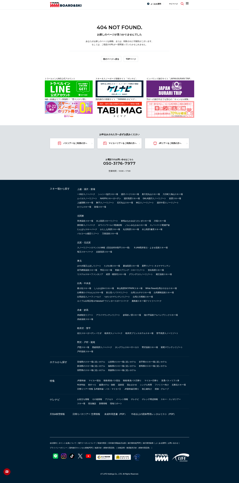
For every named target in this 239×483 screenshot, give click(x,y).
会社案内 (53, 443)
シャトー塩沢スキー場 (108, 194)
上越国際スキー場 (85, 202)
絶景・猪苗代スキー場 (116, 274)
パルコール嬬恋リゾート (88, 233)
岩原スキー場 (175, 198)
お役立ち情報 (83, 399)
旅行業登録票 (148, 443)
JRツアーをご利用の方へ (170, 143)
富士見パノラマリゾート (117, 292)
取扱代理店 (102, 443)
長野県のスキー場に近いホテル (91, 370)
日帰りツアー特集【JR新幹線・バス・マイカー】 (99, 388)
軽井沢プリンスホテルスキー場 (139, 333)
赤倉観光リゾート (85, 314)
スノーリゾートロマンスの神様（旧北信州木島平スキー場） (104, 247)
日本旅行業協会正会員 (117, 443)
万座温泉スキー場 (110, 233)
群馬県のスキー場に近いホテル (153, 365)
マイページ (173, 4)
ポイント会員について (67, 443)
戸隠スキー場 (83, 347)
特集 (52, 380)
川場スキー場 (160, 220)
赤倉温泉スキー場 (85, 319)
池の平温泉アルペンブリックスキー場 (161, 314)
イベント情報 (122, 399)
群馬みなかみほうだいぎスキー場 (136, 220)
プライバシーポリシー (58, 447)
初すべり (92, 384)
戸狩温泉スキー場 (85, 351)
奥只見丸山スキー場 (151, 194)
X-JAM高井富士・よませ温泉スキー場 (151, 247)
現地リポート (116, 403)
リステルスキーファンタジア (90, 274)
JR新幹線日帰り (131, 388)
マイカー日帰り (151, 380)
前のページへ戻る (111, 58)
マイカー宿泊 (95, 380)
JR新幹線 (81, 380)
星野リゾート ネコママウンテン (156, 265)
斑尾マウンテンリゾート (172, 347)
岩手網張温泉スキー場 (87, 269)
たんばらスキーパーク (87, 229)
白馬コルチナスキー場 (141, 292)
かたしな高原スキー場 (110, 229)
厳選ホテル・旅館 (107, 384)
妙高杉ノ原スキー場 (132, 314)
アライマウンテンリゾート (108, 314)
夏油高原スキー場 (131, 265)
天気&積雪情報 (57, 414)
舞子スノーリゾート (105, 202)
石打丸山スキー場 (125, 202)
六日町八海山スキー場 (173, 194)
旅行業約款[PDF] (134, 443)
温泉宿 (121, 384)
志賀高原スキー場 (104, 251)
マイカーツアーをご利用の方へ (123, 143)
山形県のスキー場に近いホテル (122, 361)
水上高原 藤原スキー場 (152, 229)
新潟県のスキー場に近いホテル (91, 365)
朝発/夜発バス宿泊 (112, 380)
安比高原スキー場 (156, 269)
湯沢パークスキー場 (130, 194)
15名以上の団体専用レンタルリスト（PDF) (153, 414)
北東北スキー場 (179, 384)
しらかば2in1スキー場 (104, 288)
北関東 (80, 215)
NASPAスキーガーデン (110, 198)
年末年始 (81, 384)
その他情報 (97, 399)
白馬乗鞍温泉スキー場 (164, 292)
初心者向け (147, 388)
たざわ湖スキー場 (112, 265)
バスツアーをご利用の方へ (75, 143)
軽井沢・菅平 (84, 328)
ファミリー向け (162, 384)
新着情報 (103, 403)
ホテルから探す (58, 362)
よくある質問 (156, 4)
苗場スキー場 (100, 206)
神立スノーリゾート (145, 202)
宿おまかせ (132, 384)
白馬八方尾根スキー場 (143, 296)
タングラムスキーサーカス (127, 347)
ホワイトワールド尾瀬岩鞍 (110, 225)
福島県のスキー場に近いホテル (122, 365)
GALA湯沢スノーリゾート (154, 198)
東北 (79, 260)
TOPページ (131, 58)
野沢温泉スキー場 (150, 347)
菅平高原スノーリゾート (167, 333)
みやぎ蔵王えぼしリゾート (89, 265)
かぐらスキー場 (84, 206)
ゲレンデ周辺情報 (150, 399)
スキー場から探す (60, 188)
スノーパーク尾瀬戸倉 (160, 225)
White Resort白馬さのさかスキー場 (161, 288)
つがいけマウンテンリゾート (117, 296)
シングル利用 (146, 384)
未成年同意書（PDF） (115, 414)
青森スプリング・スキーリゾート (130, 269)
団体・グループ (162, 388)
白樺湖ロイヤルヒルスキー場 (90, 292)
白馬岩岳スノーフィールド (89, 296)
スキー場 (81, 403)
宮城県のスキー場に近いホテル (91, 361)
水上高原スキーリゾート (107, 220)
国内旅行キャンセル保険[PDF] (81, 447)
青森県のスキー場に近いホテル (122, 370)
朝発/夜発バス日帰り (132, 380)
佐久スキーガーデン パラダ (89, 333)
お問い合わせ (173, 443)
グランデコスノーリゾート (141, 274)
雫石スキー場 (106, 269)
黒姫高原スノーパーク (102, 347)
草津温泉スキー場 (85, 220)
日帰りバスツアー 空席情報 (86, 414)
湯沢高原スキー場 (132, 198)
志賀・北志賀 (84, 242)
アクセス (109, 399)
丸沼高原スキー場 (131, 229)
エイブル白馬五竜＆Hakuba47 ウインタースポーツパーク (103, 300)
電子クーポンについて (87, 443)
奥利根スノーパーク (86, 225)
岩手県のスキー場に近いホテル (153, 361)
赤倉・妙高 (82, 309)
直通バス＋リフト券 (170, 380)
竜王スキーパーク (85, 251)
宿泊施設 (92, 403)
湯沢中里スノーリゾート (168, 202)
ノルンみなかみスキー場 (136, 225)
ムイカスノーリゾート (87, 198)
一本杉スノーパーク (86, 194)
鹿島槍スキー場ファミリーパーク (147, 300)
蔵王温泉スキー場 (164, 274)
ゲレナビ (55, 399)
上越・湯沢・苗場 (86, 189)
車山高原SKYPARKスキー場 (129, 288)
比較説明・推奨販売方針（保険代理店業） (134, 447)
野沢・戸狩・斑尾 (86, 342)
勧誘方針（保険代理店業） (105, 447)
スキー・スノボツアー (171, 399)
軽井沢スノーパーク (113, 333)
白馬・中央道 (84, 283)
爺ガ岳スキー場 (84, 288)
